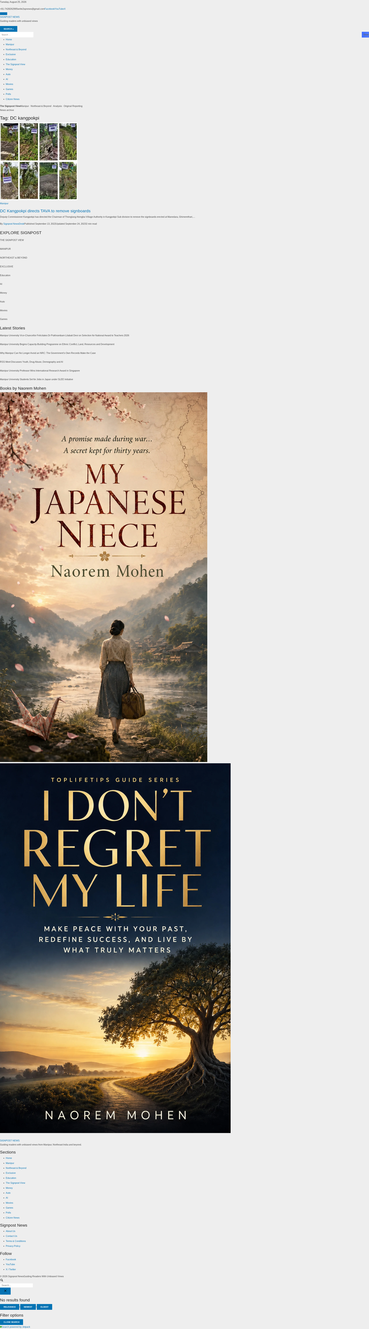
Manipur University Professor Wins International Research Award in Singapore (40, 370)
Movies (9, 84)
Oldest (44, 1307)
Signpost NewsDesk (13, 224)
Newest (28, 1307)
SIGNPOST (10, 17)
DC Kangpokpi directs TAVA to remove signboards (45, 211)
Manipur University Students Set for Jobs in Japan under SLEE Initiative (36, 379)
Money (9, 69)
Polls (8, 94)
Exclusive (11, 54)
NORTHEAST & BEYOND (13, 257)
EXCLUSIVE (6, 266)
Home (9, 39)
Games (9, 89)
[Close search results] (5, 1291)
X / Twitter (11, 1269)
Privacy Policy (13, 1246)
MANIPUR (5, 249)
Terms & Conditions (16, 1241)
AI (7, 79)
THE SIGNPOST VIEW (12, 240)
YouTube (59, 9)
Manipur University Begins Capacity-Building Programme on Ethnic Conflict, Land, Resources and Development (57, 344)
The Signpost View (15, 64)
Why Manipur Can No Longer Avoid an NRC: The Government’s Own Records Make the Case (48, 353)
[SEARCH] (184, 1283)
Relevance (10, 1307)
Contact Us (11, 1236)
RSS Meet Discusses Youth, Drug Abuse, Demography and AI (31, 362)
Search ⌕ (9, 29)
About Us (10, 1231)
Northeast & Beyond (16, 49)
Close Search (11, 1322)
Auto (8, 74)
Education (11, 59)
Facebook (50, 9)
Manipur (10, 44)
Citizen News (12, 99)
